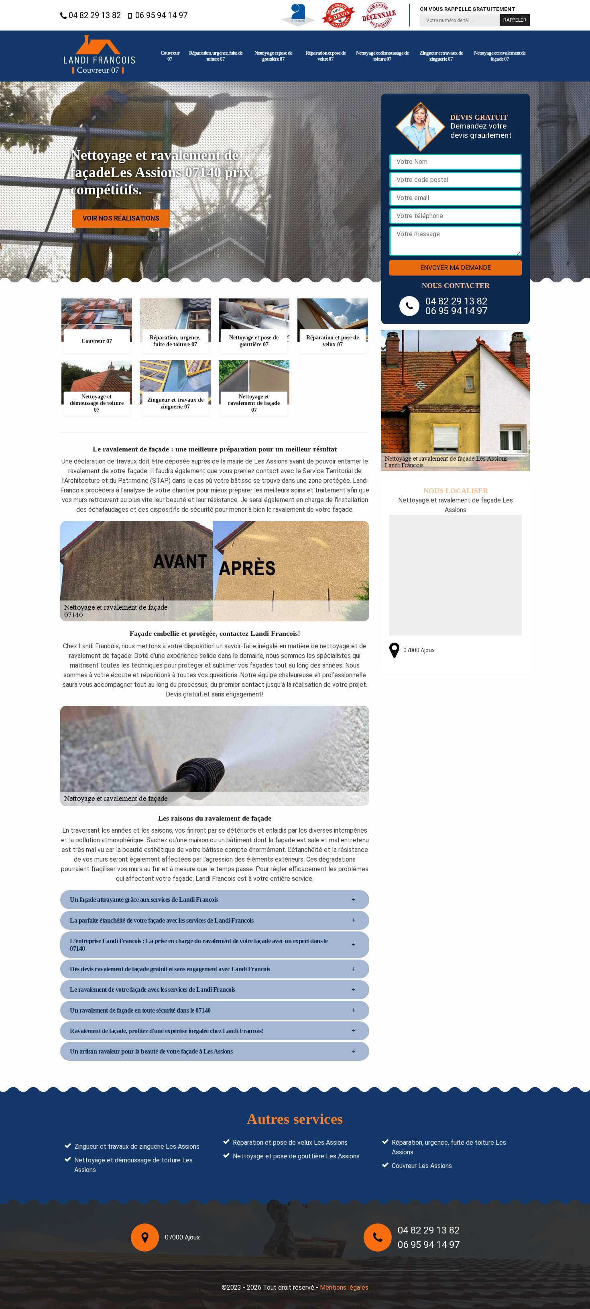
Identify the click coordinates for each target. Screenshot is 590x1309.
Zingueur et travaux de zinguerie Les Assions (136, 1146)
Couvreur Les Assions (422, 1166)
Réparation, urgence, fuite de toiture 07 (215, 56)
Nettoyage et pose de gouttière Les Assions (296, 1156)
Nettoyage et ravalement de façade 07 (499, 56)
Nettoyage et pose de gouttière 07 (273, 56)
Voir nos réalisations (121, 218)
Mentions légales (344, 1287)
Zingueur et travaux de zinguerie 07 (441, 56)
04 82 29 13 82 (94, 15)
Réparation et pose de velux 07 (325, 56)
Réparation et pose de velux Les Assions (290, 1142)
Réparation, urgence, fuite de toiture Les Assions (449, 1147)
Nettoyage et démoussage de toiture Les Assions (133, 1165)
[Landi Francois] (99, 56)
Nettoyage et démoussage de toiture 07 (382, 56)
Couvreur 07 (170, 56)
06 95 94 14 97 (160, 15)
